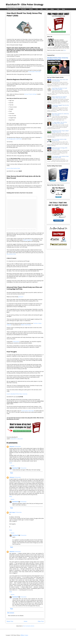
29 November (17, 446)
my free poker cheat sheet (27, 410)
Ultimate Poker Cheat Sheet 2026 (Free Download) (60, 80)
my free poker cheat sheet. (34, 71)
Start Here (23, 9)
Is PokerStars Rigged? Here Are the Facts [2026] (60, 106)
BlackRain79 (15, 468)
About (63, 9)
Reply (10, 462)
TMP (47, 9)
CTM (37, 9)
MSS (42, 9)
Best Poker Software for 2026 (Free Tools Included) (60, 114)
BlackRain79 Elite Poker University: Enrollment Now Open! (57, 58)
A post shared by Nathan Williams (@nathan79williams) (17, 229)
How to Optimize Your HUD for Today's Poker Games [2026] (59, 97)
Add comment (10, 612)
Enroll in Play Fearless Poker (13, 168)
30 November (23, 501)
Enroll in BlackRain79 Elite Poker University (17, 394)
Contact (26, 635)
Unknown (11, 446)
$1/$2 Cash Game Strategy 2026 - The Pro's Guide (60, 148)
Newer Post (10, 621)
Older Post (41, 621)
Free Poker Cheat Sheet (12, 9)
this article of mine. (11, 254)
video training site (27, 240)
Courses (31, 9)
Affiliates (22, 635)
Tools (58, 9)
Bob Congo (12, 512)
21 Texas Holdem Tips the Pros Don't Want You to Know (59, 123)
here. (65, 50)
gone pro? (20, 296)
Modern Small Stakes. (26, 324)
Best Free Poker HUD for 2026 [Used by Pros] (59, 140)
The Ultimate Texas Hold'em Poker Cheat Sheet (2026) (60, 157)
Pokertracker (16, 341)
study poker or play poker (16, 438)
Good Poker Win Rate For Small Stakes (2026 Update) (59, 89)
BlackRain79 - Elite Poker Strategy (24, 4)
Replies (12, 465)
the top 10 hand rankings (30, 94)
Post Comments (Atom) (28, 626)
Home (25, 621)
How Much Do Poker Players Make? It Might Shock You (60, 131)
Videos (52, 9)
